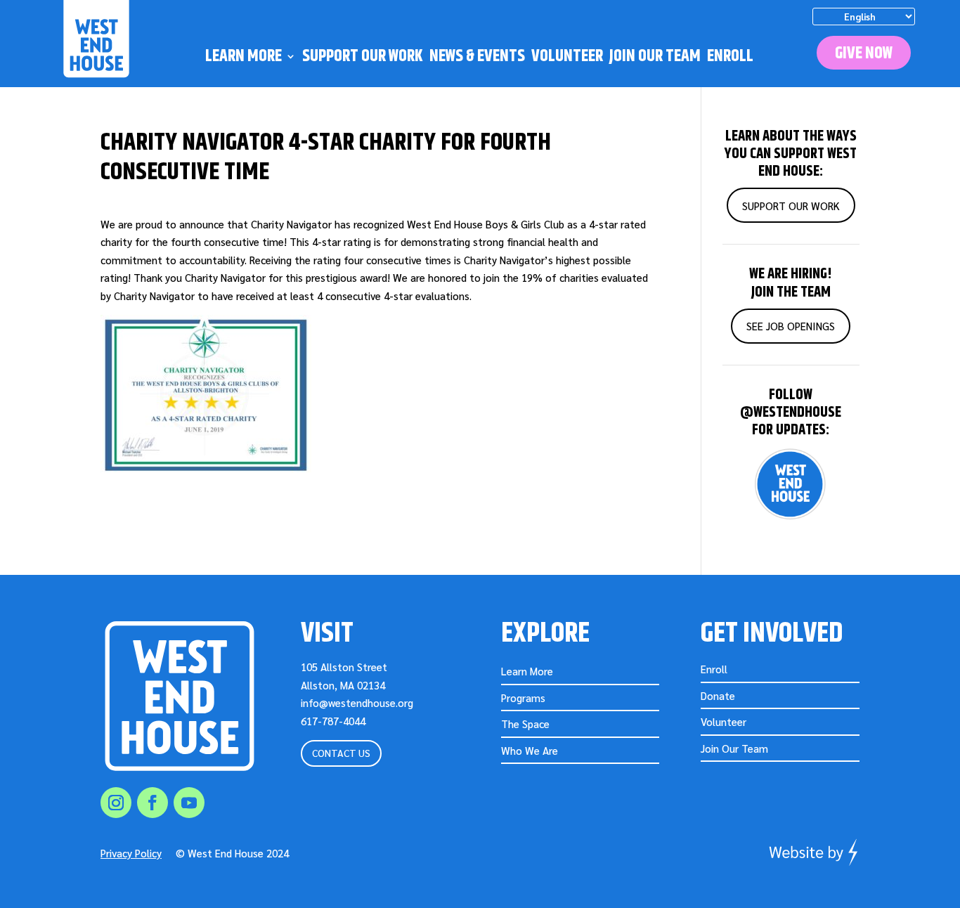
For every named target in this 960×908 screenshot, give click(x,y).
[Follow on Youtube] (189, 802)
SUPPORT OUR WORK (362, 58)
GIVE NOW (864, 53)
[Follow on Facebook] (152, 802)
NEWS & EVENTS (477, 58)
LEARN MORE (243, 58)
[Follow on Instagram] (115, 802)
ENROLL (730, 58)
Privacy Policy (131, 853)
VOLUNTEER (567, 58)
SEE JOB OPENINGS (790, 325)
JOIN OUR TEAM (655, 58)
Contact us (341, 752)
